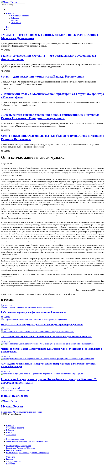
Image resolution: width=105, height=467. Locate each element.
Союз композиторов (15, 439)
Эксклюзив (16, 23)
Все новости (6, 305)
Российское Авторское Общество (20, 448)
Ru (7, 27)
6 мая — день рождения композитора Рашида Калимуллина (42, 76)
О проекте (10, 457)
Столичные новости (20, 16)
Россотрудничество (14, 450)
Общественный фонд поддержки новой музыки (27, 441)
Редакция (10, 459)
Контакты (10, 464)
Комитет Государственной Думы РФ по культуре (27, 452)
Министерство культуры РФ (18, 446)
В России (15, 18)
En (7, 29)
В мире (14, 20)
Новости (10, 13)
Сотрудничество (13, 461)
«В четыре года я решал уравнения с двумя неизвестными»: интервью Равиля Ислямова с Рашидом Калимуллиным (50, 116)
